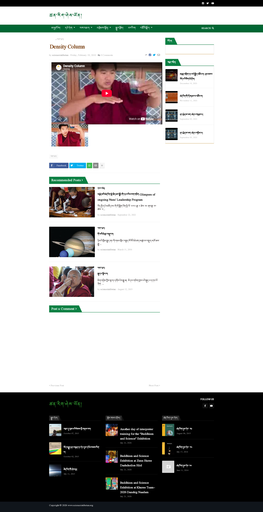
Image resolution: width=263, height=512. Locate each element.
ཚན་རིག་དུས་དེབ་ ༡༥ (184, 447)
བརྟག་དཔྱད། (60, 39)
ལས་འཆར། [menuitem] (85, 28)
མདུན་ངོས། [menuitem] (56, 28)
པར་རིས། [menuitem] (132, 28)
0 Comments (107, 55)
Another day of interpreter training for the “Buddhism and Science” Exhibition (137, 434)
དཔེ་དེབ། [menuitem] (68, 28)
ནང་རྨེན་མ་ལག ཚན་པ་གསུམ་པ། (191, 114)
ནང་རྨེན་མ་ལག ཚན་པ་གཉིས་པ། (191, 133)
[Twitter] (154, 55)
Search (206, 28)
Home (52, 39)
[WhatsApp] (89, 165)
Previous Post (57, 385)
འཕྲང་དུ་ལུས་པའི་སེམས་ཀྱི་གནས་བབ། (77, 429)
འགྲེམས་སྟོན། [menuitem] (102, 28)
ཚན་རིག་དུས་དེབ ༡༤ (184, 466)
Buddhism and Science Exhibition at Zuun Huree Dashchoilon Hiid (136, 460)
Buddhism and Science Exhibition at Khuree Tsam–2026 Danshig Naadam (137, 487)
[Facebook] (150, 55)
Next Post (153, 385)
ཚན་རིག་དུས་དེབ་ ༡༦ (184, 429)
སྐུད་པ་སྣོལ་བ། (103, 274)
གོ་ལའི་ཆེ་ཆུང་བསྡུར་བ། (106, 234)
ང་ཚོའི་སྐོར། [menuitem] (145, 28)
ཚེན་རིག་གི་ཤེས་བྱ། (70, 469)
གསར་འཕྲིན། (101, 188)
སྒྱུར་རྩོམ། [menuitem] (119, 28)
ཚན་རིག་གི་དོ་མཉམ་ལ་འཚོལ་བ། (191, 96)
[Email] (158, 55)
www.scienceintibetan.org (80, 505)
